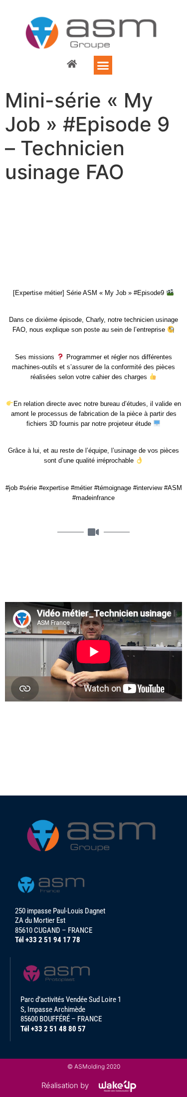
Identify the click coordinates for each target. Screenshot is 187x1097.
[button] (103, 65)
